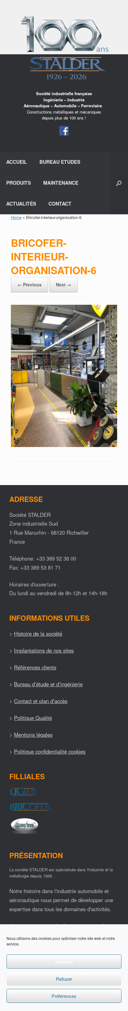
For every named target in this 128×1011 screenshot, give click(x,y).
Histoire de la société (38, 633)
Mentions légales (33, 734)
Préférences (64, 996)
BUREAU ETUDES (59, 161)
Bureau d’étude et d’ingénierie (48, 684)
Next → (63, 284)
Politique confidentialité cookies (49, 751)
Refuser (64, 978)
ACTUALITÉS (21, 203)
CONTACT (59, 203)
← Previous (29, 284)
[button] (119, 183)
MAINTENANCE (60, 182)
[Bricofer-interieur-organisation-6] (64, 445)
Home (16, 217)
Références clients (35, 667)
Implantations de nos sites (44, 650)
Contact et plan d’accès (40, 701)
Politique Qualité (33, 718)
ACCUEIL (16, 161)
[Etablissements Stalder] (64, 47)
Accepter (64, 961)
